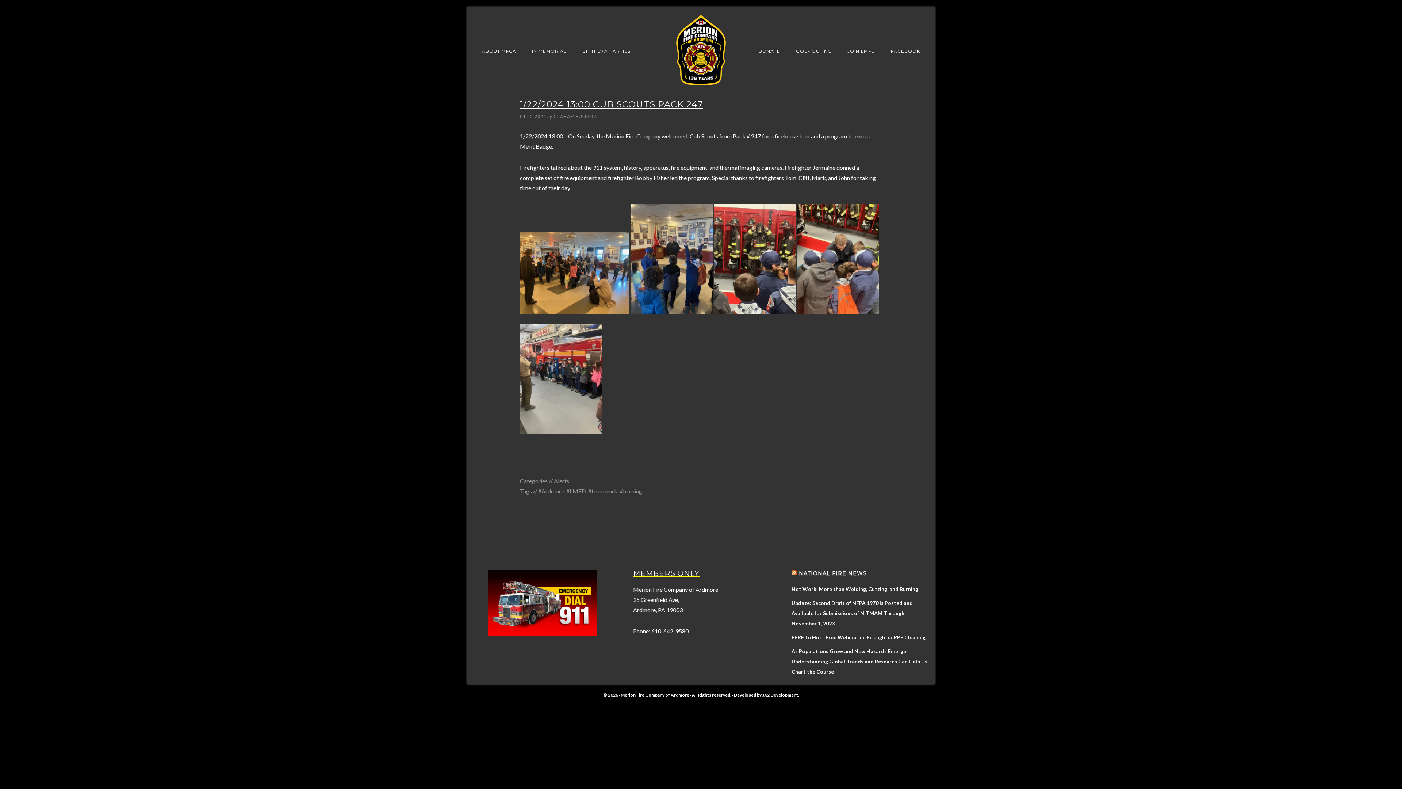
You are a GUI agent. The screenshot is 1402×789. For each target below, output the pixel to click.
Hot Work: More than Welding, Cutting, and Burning (855, 589)
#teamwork (602, 491)
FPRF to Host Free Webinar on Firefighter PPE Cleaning (859, 637)
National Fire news (833, 573)
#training (631, 491)
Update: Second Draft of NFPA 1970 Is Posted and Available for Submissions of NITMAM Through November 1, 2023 (852, 613)
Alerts (561, 480)
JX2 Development (780, 695)
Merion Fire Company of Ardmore (701, 50)
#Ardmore (551, 491)
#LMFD (576, 491)
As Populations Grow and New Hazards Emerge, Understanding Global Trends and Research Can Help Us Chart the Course (859, 661)
